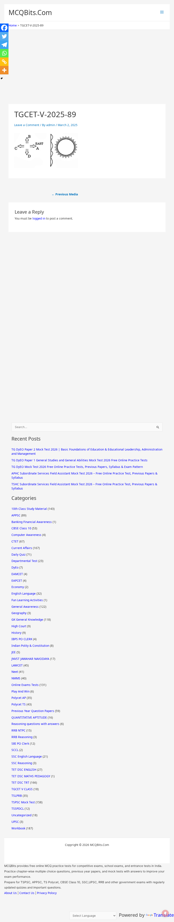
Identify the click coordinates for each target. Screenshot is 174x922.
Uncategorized (21, 815)
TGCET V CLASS (22, 789)
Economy (17, 587)
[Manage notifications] (165, 913)
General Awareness (25, 607)
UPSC (15, 822)
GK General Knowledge (27, 619)
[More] (4, 70)
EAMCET (17, 574)
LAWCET (17, 665)
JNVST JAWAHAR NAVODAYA (30, 659)
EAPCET (16, 581)
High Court (18, 626)
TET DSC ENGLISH (23, 770)
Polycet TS (18, 704)
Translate (164, 915)
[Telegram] (4, 44)
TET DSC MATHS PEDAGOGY (30, 776)
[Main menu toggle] (162, 12)
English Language (23, 593)
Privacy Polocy (47, 893)
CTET (14, 541)
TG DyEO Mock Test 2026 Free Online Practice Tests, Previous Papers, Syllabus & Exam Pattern (77, 467)
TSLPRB (16, 796)
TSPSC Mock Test (23, 802)
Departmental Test (24, 561)
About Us (10, 893)
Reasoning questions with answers (35, 724)
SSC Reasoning (21, 763)
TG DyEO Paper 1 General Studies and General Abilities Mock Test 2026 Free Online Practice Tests (79, 460)
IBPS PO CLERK (21, 639)
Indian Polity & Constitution (30, 646)
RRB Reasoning (21, 737)
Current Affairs (21, 548)
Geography (19, 613)
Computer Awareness (26, 535)
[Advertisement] (87, 72)
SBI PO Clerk (20, 743)
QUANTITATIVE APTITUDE (29, 717)
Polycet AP (18, 698)
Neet (14, 672)
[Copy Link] (4, 61)
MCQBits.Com (30, 12)
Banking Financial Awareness (31, 522)
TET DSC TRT (20, 782)
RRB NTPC (18, 730)
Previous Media (65, 194)
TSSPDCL (17, 809)
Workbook (18, 828)
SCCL (14, 750)
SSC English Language (26, 756)
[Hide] (1, 78)
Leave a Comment (26, 125)
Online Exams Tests (25, 685)
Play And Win (20, 691)
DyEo (14, 567)
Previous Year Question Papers (32, 711)
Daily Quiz (18, 554)
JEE (13, 652)
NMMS (15, 678)
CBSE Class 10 (21, 528)
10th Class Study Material (29, 509)
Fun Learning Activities (27, 600)
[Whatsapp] (4, 53)
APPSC (15, 515)
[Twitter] (4, 36)
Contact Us (26, 893)
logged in (38, 218)
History (16, 633)
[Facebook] (4, 28)
